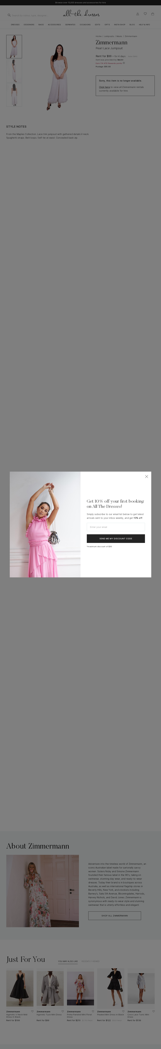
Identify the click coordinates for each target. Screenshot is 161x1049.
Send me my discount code (116, 538)
